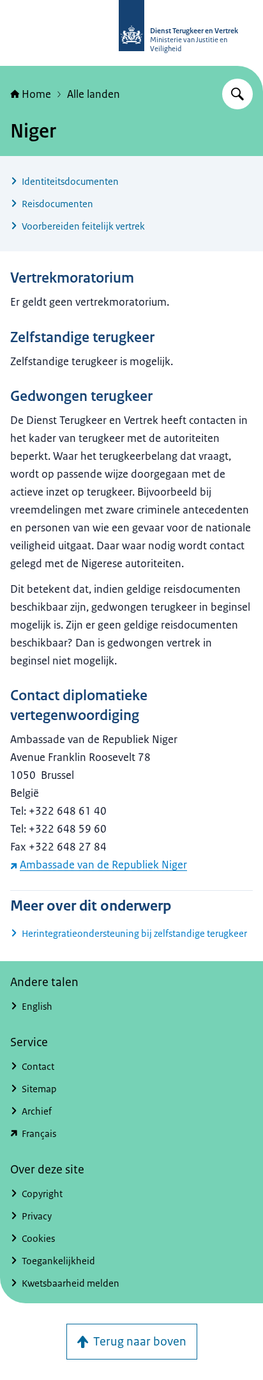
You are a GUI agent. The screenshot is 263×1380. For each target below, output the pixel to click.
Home (36, 94)
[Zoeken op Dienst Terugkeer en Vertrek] (237, 94)
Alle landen (93, 94)
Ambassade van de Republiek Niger (103, 865)
